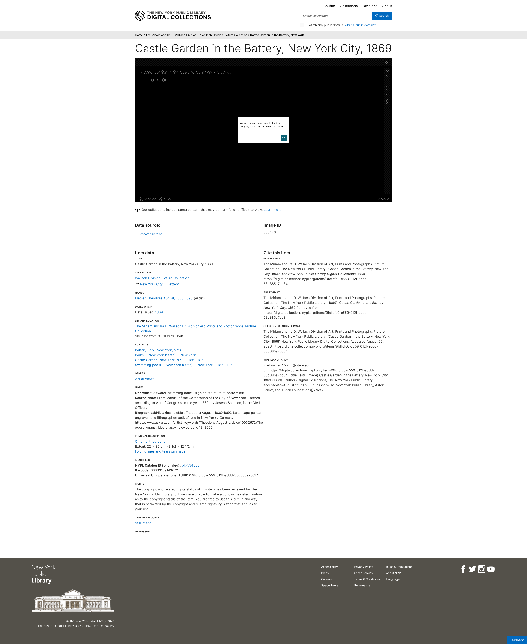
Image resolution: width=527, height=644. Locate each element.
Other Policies (363, 573)
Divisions (370, 6)
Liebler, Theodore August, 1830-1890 (164, 298)
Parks (139, 355)
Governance (362, 585)
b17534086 (190, 465)
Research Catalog (150, 234)
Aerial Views (144, 379)
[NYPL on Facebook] (463, 569)
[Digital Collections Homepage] (173, 15)
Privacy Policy (363, 566)
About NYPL (394, 573)
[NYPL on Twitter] (472, 569)
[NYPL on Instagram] (482, 569)
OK (284, 137)
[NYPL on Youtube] (491, 569)
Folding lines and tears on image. (160, 451)
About (387, 6)
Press (325, 573)
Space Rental (330, 585)
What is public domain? (360, 25)
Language (393, 579)
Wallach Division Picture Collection (162, 278)
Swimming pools (148, 365)
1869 (159, 312)
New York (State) (162, 355)
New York (188, 355)
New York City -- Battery (159, 284)
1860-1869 (197, 360)
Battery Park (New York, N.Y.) (158, 350)
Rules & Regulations (399, 566)
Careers (326, 579)
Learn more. (273, 210)
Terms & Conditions (367, 579)
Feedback (517, 640)
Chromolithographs (150, 441)
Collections (349, 6)
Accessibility (329, 566)
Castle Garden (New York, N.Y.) (159, 360)
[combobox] (336, 16)
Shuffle (329, 6)
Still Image (143, 523)
